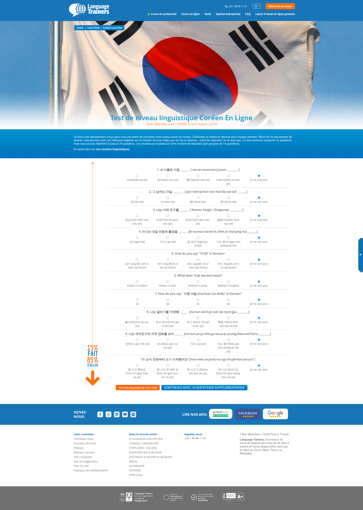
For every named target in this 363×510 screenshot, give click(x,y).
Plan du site (81, 466)
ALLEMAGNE (137, 466)
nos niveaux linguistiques (113, 149)
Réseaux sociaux (84, 452)
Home (80, 27)
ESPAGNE (135, 470)
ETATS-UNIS (136, 448)
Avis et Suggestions (86, 461)
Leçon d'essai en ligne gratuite (275, 14)
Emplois (79, 448)
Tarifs (207, 14)
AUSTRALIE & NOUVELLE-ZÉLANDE (150, 457)
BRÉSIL (133, 461)
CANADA (134, 443)
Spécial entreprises (228, 14)
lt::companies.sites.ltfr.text (146, 439)
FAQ (248, 14)
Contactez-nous (83, 439)
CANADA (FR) (150, 443)
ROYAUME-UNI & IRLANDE (145, 452)
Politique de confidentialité (91, 470)
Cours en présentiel (163, 14)
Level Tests (93, 27)
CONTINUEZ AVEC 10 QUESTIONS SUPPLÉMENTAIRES (204, 387)
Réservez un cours (280, 6)
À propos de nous (85, 443)
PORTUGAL (136, 475)
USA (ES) (151, 448)
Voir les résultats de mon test (138, 387)
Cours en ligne (190, 14)
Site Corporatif (83, 457)
